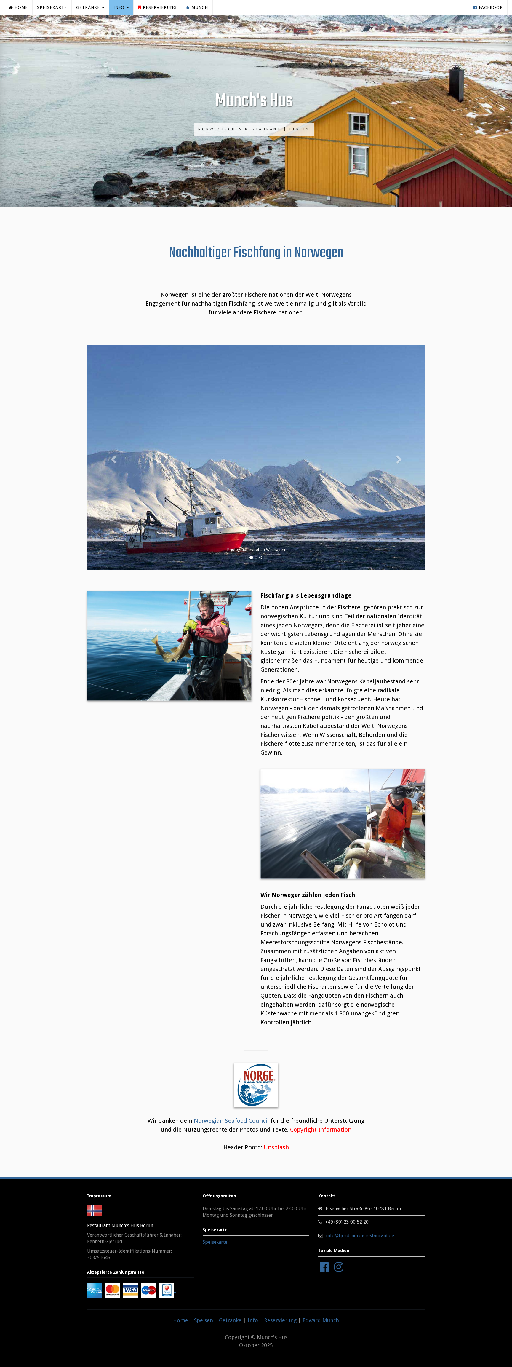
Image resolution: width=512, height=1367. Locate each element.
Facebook (490, 7)
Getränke (230, 1320)
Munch (199, 7)
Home (20, 7)
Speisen (203, 1320)
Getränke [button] (88, 7)
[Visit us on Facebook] (324, 1267)
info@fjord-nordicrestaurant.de (360, 1235)
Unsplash (276, 1147)
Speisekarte (52, 7)
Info (252, 1320)
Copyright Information (320, 1129)
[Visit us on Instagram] (339, 1267)
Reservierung (159, 7)
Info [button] (119, 7)
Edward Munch (321, 1320)
